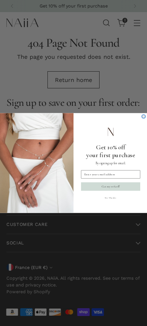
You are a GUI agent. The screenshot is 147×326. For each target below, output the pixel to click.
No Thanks (110, 197)
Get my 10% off (111, 186)
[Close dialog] (144, 116)
